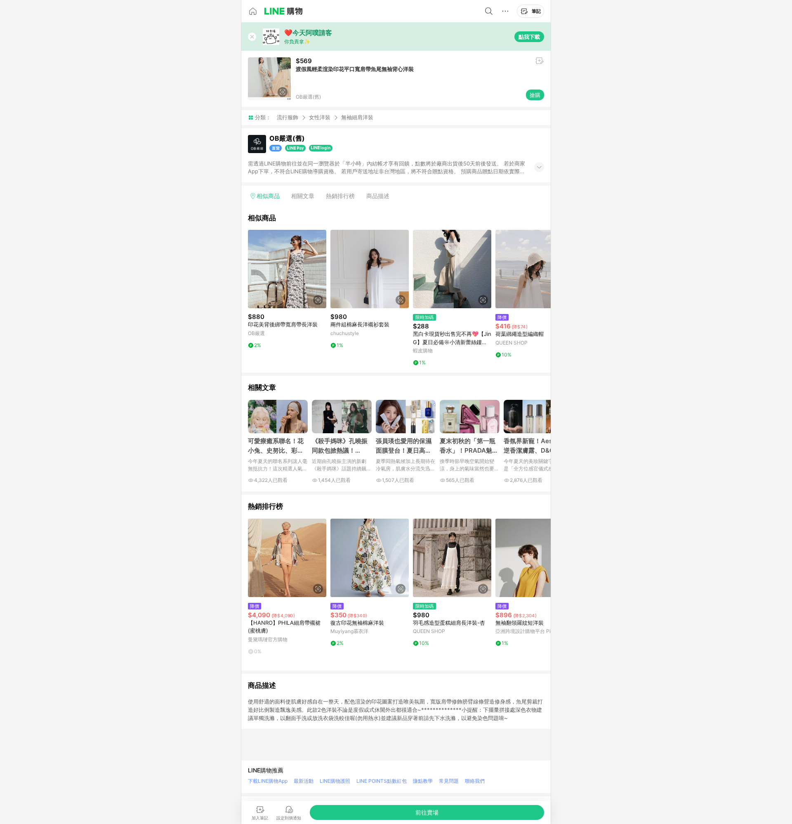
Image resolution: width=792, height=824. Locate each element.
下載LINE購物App (268, 781)
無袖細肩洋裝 (357, 117)
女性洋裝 (319, 117)
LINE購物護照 (335, 781)
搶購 (535, 95)
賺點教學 (423, 781)
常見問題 (449, 781)
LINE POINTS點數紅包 (381, 781)
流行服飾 (287, 117)
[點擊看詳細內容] (287, 269)
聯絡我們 (475, 781)
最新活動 (304, 781)
